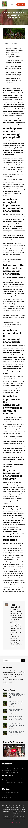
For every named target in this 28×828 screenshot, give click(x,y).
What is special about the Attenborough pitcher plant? (14, 49)
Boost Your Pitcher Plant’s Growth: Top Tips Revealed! (16, 710)
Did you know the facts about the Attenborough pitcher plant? (14, 62)
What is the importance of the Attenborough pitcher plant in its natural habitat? (14, 74)
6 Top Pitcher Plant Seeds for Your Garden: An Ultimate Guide (16, 733)
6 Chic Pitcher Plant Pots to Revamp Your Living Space (16, 703)
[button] (12, 4)
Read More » (11, 699)
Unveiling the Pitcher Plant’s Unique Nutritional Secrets (16, 725)
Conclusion (9, 82)
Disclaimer (19, 823)
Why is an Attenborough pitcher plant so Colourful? (14, 79)
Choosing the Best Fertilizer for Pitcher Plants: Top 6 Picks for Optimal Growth (17, 695)
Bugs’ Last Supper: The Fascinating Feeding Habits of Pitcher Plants (16, 718)
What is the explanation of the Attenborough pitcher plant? (14, 68)
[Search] (23, 660)
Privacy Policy (10, 823)
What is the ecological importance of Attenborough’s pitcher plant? (13, 55)
